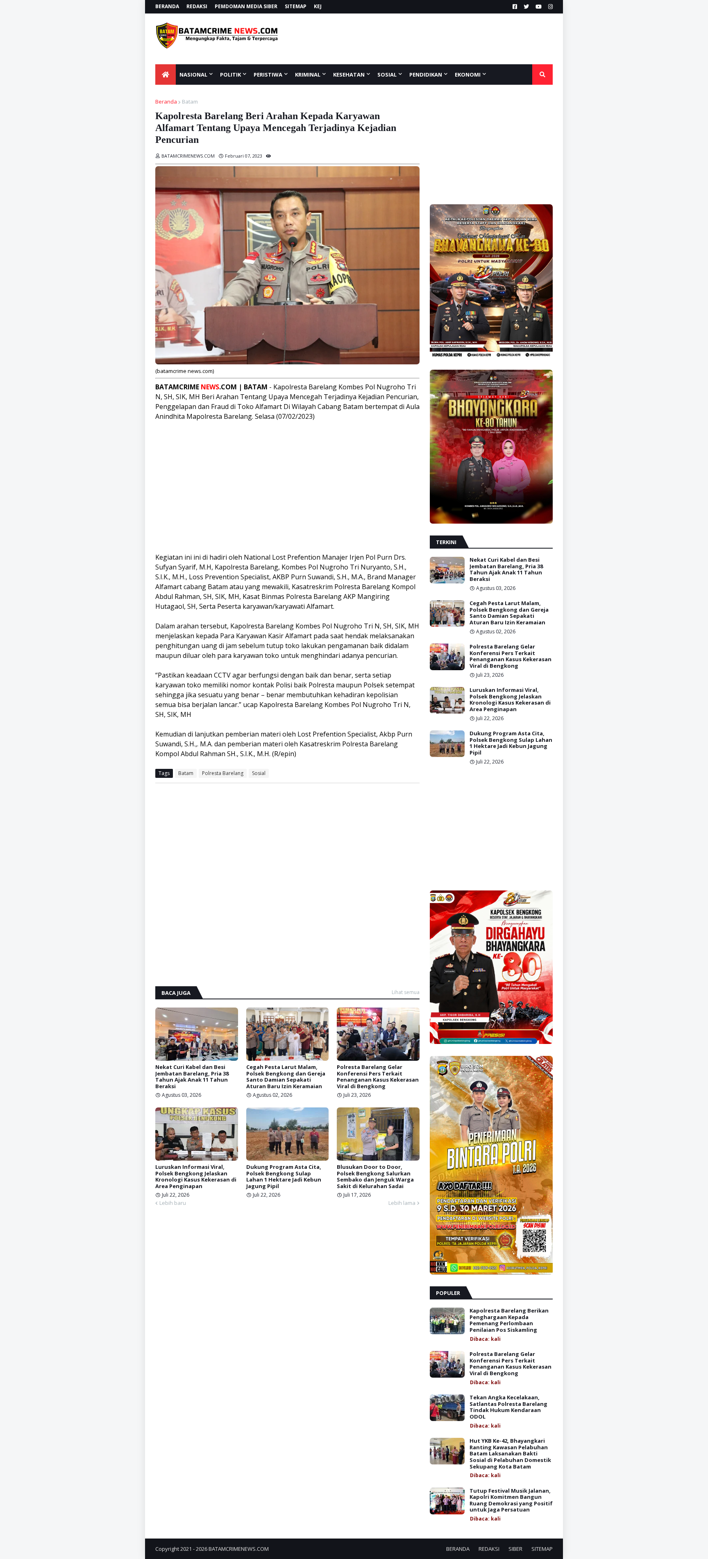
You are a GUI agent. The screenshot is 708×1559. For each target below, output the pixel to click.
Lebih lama (401, 1203)
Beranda (166, 101)
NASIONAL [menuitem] (193, 74)
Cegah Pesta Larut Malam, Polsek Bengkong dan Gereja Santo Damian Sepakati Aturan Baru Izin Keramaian (285, 1076)
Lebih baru (172, 1203)
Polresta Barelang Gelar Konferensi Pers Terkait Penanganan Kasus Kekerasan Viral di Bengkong (378, 1076)
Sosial (259, 773)
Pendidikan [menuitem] (425, 74)
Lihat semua (406, 992)
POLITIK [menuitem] (230, 74)
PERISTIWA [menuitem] (268, 74)
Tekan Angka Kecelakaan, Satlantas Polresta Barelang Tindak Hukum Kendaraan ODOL (508, 1407)
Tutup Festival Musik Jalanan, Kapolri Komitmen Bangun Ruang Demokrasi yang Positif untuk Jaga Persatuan (511, 1500)
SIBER (515, 1548)
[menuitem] (165, 74)
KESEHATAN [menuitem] (349, 74)
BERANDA (167, 6)
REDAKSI (196, 6)
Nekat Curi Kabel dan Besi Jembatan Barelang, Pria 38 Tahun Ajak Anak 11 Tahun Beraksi (192, 1076)
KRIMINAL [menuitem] (307, 74)
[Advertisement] (431, 38)
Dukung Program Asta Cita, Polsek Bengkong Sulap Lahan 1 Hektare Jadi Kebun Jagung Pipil (283, 1176)
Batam (190, 101)
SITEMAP (295, 6)
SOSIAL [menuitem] (387, 74)
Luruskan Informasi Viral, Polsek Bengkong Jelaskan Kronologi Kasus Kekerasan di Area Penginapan (195, 1176)
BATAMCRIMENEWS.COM (239, 1548)
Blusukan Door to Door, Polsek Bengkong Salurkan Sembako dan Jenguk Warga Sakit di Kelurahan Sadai (375, 1176)
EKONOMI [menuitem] (468, 74)
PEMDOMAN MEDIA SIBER (246, 6)
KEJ (318, 6)
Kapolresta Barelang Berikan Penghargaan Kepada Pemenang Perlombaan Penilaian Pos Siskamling (509, 1320)
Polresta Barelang (222, 773)
